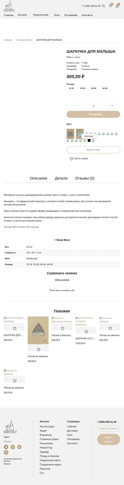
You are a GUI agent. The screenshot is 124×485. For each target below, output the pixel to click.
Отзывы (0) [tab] (84, 178)
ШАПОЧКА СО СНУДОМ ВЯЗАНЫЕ (85, 338)
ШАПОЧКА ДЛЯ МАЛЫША (14, 335)
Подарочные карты (50, 464)
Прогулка (45, 468)
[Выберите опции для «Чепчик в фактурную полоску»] (55, 327)
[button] (78, 330)
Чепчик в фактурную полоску (62, 335)
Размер (70, 84)
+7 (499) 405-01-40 (91, 6)
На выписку (46, 443)
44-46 (105, 88)
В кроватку (46, 435)
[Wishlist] (77, 159)
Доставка (72, 430)
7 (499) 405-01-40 (106, 422)
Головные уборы (24, 40)
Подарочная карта (50, 460)
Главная (8, 40)
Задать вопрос (109, 439)
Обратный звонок (108, 428)
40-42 (93, 88)
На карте (7, 441)
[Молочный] (89, 140)
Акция (43, 430)
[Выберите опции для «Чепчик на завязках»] (31, 348)
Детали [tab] (61, 178)
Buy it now (93, 149)
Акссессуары (47, 426)
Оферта (7, 464)
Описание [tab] (38, 178)
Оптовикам (73, 439)
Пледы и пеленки (49, 456)
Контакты (72, 443)
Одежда (44, 452)
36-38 (82, 88)
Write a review (73, 57)
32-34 (71, 88)
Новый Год (46, 447)
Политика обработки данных (13, 460)
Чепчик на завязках (38, 356)
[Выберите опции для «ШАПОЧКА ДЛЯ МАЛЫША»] (7, 327)
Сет (42, 473)
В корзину (95, 114)
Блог (69, 435)
